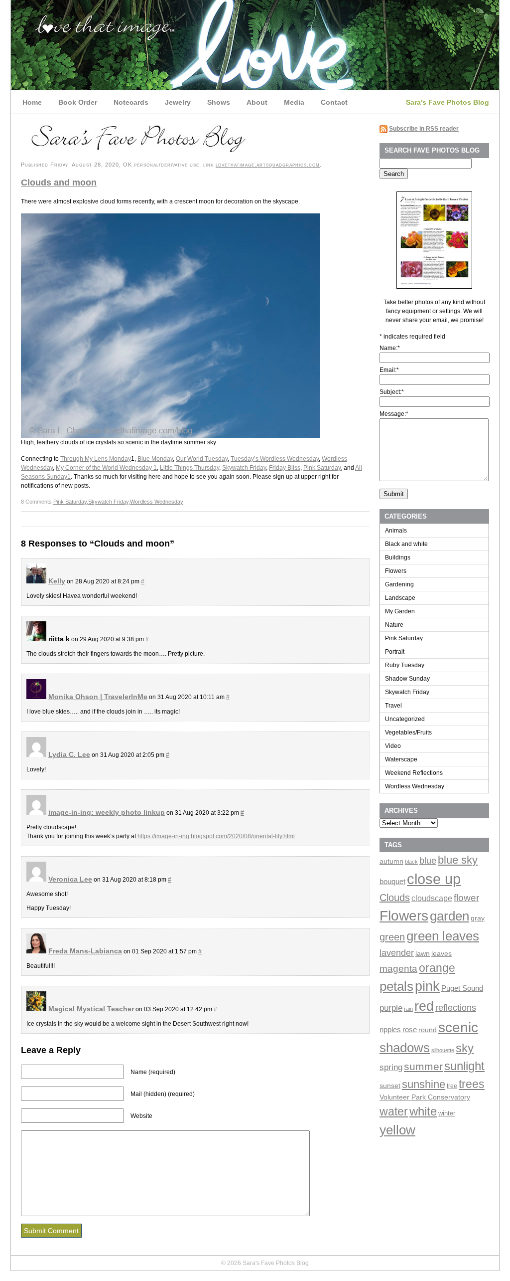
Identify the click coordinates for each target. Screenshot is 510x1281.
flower (466, 898)
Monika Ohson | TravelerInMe (97, 697)
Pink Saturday (70, 502)
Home (32, 102)
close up (434, 879)
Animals (396, 530)
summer (423, 1066)
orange (437, 968)
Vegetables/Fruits (408, 732)
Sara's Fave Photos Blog (447, 102)
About (257, 102)
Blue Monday (155, 458)
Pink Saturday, (322, 467)
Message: (394, 413)
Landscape (400, 597)
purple (391, 1008)
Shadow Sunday (407, 678)
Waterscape (401, 759)
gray (478, 918)
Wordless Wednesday (156, 502)
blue (427, 861)
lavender (397, 952)
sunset (390, 1086)
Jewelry (178, 102)
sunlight (464, 1066)
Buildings (397, 557)
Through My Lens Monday (95, 458)
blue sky (458, 860)
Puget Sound (462, 988)
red (424, 1006)
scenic (458, 1027)
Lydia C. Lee (69, 754)
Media (294, 102)
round (427, 1030)
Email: (389, 369)
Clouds (395, 897)
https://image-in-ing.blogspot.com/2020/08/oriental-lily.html (216, 836)
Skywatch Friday (244, 467)
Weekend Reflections (414, 772)
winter (446, 1113)
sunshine (423, 1084)
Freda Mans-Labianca (85, 951)
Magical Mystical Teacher (91, 1009)
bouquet (392, 881)
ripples (390, 1030)
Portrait (394, 651)
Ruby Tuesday (404, 665)
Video (393, 745)
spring (391, 1067)
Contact (334, 102)
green (392, 936)
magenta (398, 968)
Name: (390, 348)
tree (452, 1086)
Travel (393, 705)
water (394, 1111)
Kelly (56, 581)
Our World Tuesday (202, 458)
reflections (455, 1007)
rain (408, 1009)
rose (409, 1030)
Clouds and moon (59, 182)
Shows (218, 102)
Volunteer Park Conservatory (425, 1097)
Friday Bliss (284, 467)
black (411, 862)
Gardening (399, 584)
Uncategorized (405, 719)
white (423, 1111)
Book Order (77, 102)
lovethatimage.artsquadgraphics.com (268, 165)
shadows (405, 1048)
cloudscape (431, 898)
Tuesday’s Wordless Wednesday (275, 458)
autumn (391, 861)
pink (427, 986)
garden (449, 916)
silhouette (442, 1050)
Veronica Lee (70, 879)
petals (396, 986)
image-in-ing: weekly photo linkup (106, 812)
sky (465, 1048)
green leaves (442, 935)
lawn (422, 953)
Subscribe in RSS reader (424, 128)
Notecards (131, 102)
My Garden (400, 611)
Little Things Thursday (189, 467)
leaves (441, 953)
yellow (397, 1130)
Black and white (406, 544)
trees (472, 1084)
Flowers (395, 570)
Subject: (392, 391)
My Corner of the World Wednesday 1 (106, 467)
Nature (394, 624)
